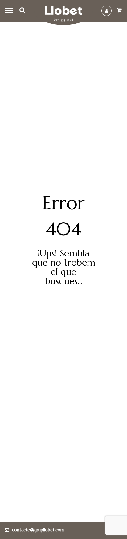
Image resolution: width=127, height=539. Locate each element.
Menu (9, 11)
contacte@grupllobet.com (38, 530)
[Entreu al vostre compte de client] (106, 11)
